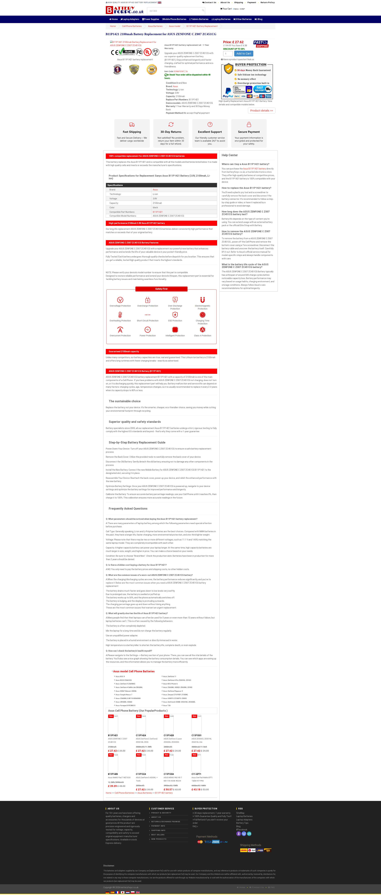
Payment (252, 2)
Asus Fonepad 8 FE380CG (125, 706)
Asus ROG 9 (120, 677)
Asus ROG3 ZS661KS (124, 680)
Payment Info (158, 826)
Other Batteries (244, 19)
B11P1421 (158, 212)
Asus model (174, 26)
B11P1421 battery (164, 793)
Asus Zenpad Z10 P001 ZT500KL (175, 695)
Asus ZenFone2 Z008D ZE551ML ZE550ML (179, 702)
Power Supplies (151, 19)
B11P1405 (113, 774)
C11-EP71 (196, 774)
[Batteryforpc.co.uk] (124, 10)
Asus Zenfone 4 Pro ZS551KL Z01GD (177, 680)
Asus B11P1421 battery (254, 168)
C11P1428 (169, 735)
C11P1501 (197, 735)
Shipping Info (158, 830)
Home (114, 19)
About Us (225, 2)
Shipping (238, 2)
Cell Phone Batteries (132, 26)
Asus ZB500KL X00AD (124, 702)
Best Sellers (157, 835)
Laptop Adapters (131, 19)
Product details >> (261, 110)
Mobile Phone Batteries (174, 19)
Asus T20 (166, 706)
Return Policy (268, 2)
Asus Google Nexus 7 (124, 695)
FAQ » (195, 826)
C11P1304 (169, 774)
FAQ (272, 887)
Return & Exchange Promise (165, 822)
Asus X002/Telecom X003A (126, 691)
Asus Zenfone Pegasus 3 (173, 691)
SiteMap (240, 813)
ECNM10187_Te (181, 71)
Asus (175, 86)
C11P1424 (141, 735)
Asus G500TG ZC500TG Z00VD (175, 698)
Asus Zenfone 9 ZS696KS (125, 684)
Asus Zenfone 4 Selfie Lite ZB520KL (129, 687)
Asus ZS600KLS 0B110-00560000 (128, 698)
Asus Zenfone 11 (169, 677)
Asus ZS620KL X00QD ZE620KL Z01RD (177, 687)
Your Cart (227, 9)
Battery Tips (242, 823)
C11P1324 (141, 774)
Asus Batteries (155, 26)
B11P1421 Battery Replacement (202, 26)
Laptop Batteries (222, 19)
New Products (158, 839)
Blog (259, 19)
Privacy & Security (161, 813)
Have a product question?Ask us (238, 59)
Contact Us (210, 2)
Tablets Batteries (200, 19)
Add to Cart (243, 53)
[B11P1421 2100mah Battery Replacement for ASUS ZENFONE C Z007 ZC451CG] (135, 43)
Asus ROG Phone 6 (170, 684)
